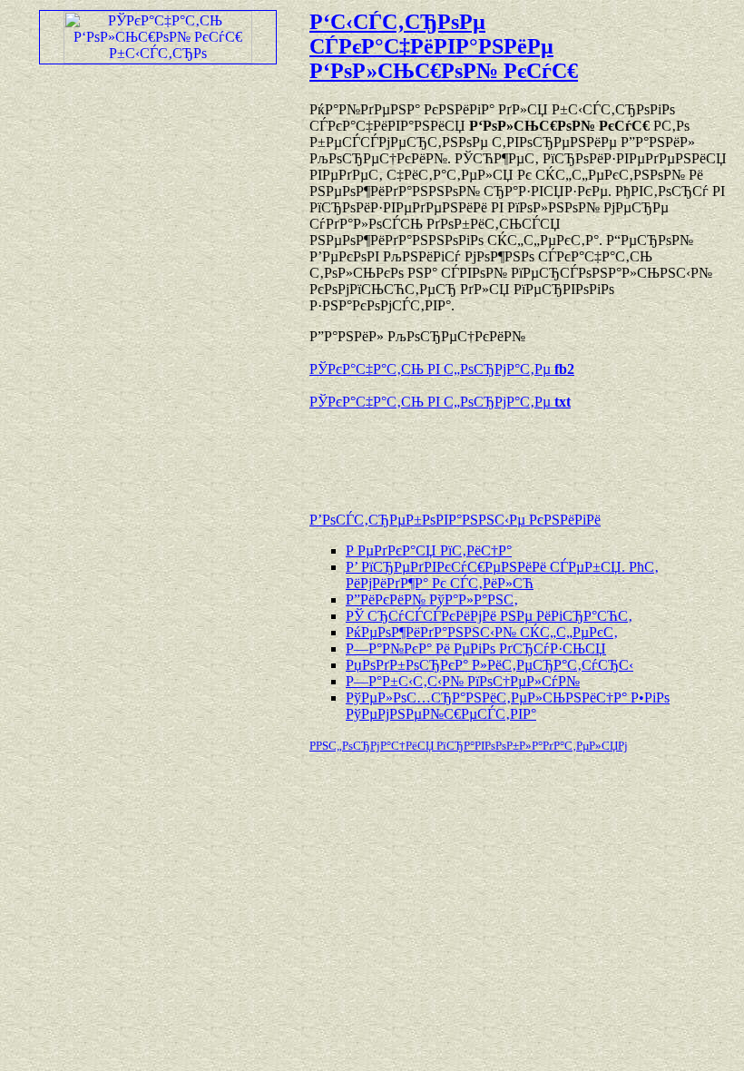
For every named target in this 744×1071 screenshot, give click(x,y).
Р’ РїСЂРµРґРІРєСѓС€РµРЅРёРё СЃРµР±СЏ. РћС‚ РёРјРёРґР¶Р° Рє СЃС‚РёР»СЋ (502, 575)
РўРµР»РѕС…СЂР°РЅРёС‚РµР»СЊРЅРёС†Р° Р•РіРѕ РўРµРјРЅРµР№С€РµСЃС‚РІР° (508, 706)
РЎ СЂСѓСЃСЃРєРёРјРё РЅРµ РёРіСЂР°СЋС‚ (489, 616)
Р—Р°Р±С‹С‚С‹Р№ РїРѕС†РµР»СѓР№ (463, 681)
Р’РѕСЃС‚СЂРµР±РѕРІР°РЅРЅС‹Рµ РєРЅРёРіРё (455, 519)
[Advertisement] (521, 452)
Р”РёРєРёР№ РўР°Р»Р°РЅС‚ (432, 599)
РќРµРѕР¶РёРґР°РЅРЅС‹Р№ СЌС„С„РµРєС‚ (482, 632)
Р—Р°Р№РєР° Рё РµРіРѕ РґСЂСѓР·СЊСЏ (476, 648)
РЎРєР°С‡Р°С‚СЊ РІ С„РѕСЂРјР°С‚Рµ (441, 369)
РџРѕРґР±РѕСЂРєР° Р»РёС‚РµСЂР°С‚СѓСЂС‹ (489, 665)
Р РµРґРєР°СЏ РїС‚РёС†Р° (429, 550)
